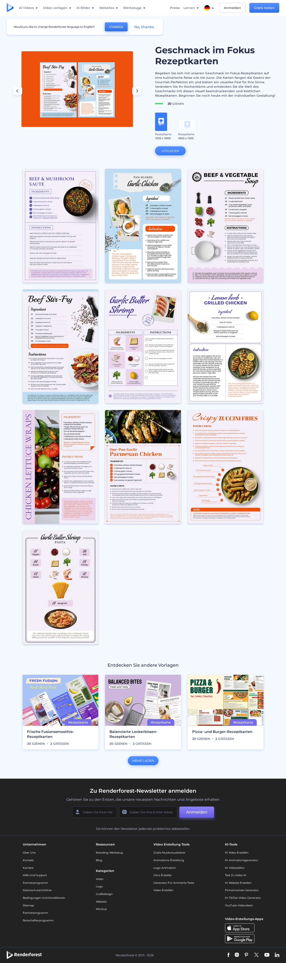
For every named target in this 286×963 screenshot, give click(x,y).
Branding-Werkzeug (109, 852)
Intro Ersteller (163, 875)
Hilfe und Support (35, 875)
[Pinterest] (246, 955)
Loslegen (170, 151)
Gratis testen (264, 8)
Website (101, 901)
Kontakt (28, 860)
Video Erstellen (163, 890)
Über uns (29, 852)
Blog (99, 860)
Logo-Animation (165, 867)
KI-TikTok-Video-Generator (243, 897)
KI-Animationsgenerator (241, 860)
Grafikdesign (104, 894)
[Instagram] (237, 955)
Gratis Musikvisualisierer (169, 852)
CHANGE (116, 27)
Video (99, 879)
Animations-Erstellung (169, 860)
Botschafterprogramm (38, 920)
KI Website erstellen (238, 882)
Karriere (28, 867)
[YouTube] (266, 955)
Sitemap (28, 905)
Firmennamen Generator (242, 890)
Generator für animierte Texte (174, 882)
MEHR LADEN (143, 761)
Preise (175, 8)
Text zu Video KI (235, 875)
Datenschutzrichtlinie (37, 890)
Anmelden (232, 8)
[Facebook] (228, 955)
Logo (99, 886)
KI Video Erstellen (236, 852)
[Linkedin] (277, 955)
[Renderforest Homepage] (10, 8)
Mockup (101, 909)
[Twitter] (256, 955)
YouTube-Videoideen (239, 905)
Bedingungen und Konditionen (44, 897)
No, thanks (144, 27)
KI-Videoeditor (235, 867)
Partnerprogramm (35, 882)
